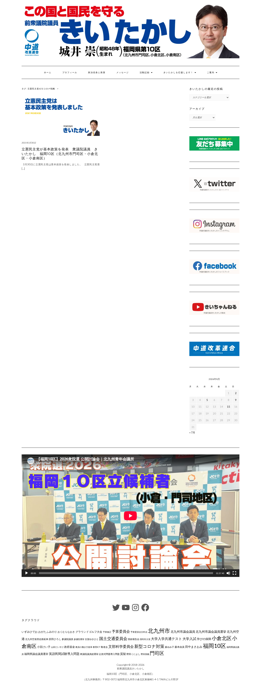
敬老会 (104, 647)
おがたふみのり (47, 631)
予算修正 (107, 632)
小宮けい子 (43, 646)
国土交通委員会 (113, 638)
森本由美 (180, 646)
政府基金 (69, 646)
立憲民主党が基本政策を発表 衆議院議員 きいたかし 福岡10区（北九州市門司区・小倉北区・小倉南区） (60, 153)
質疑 (123, 653)
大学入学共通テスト (166, 639)
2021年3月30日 (29, 142)
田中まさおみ (193, 646)
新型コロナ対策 (149, 646)
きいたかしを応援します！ (178, 72)
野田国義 (145, 654)
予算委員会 (121, 631)
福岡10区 (214, 645)
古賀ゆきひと (92, 639)
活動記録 (145, 72)
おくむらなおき (66, 631)
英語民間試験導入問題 (64, 653)
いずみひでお (30, 631)
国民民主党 (145, 639)
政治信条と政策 (96, 72)
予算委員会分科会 (138, 632)
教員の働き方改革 (83, 647)
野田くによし (133, 654)
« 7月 (192, 432)
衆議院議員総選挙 (89, 654)
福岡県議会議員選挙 (36, 653)
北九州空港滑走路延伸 (36, 639)
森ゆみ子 (169, 647)
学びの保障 (204, 639)
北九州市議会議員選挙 (211, 631)
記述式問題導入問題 (109, 654)
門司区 (157, 653)
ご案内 (211, 72)
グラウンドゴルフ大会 (88, 631)
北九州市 (159, 630)
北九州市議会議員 (183, 631)
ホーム (47, 72)
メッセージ (122, 72)
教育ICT (96, 647)
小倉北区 (222, 638)
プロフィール (69, 72)
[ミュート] (228, 573)
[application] (130, 515)
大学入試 (189, 639)
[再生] (26, 573)
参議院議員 (67, 639)
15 (228, 406)
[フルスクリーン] (234, 573)
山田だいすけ (57, 647)
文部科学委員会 (121, 646)
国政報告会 (133, 639)
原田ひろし (55, 639)
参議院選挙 (79, 639)
